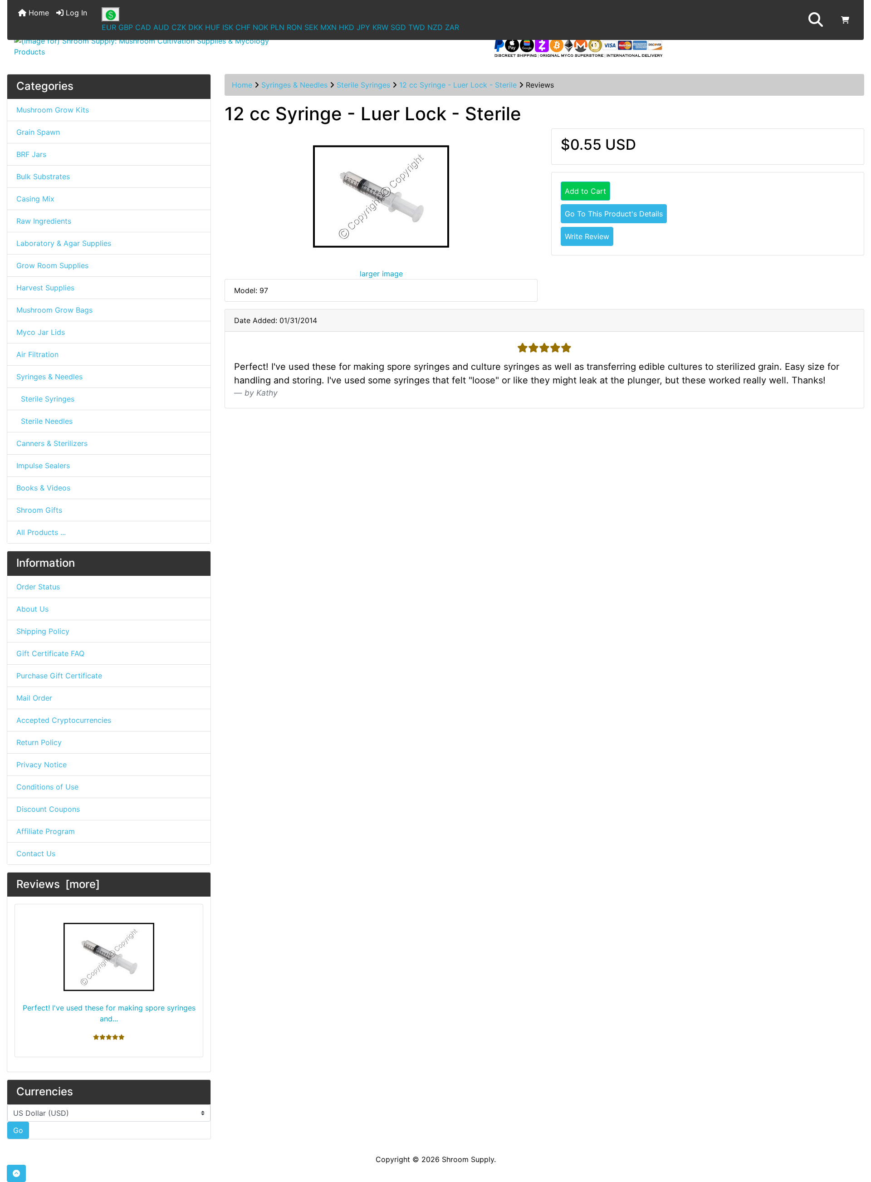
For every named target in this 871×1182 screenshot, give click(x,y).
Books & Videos (43, 487)
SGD (398, 27)
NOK (260, 27)
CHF (242, 27)
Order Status (38, 586)
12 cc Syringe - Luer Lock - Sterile (458, 84)
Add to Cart (585, 191)
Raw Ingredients (43, 221)
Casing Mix (35, 198)
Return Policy (39, 742)
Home (37, 12)
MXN (328, 27)
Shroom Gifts (39, 510)
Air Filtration (37, 354)
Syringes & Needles (294, 84)
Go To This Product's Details (614, 213)
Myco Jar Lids (40, 332)
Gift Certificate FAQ (50, 653)
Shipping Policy (42, 631)
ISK (227, 27)
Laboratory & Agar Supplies (63, 243)
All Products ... (41, 532)
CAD (143, 27)
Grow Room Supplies (52, 265)
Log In (75, 12)
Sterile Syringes (363, 84)
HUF (212, 27)
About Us (32, 608)
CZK (178, 27)
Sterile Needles (44, 421)
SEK (311, 27)
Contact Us (35, 853)
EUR (109, 27)
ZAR (452, 27)
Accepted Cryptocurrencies (63, 720)
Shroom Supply (468, 1159)
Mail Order (34, 697)
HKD (346, 27)
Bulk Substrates (43, 176)
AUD (161, 27)
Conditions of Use (47, 786)
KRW (380, 27)
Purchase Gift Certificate (59, 675)
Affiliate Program (45, 831)
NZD (435, 27)
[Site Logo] (150, 46)
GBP (125, 27)
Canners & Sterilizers (52, 443)
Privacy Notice (41, 764)
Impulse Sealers (43, 465)
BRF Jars (31, 154)
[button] (816, 20)
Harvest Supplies (45, 287)
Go (18, 1130)
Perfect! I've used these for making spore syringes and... (109, 1013)
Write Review (587, 236)
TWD (416, 27)
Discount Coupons (48, 809)
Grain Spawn (38, 132)
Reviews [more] (58, 884)
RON (294, 27)
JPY (363, 27)
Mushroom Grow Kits (52, 109)
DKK (195, 27)
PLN (277, 27)
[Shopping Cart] (845, 20)
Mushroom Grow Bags (54, 309)
